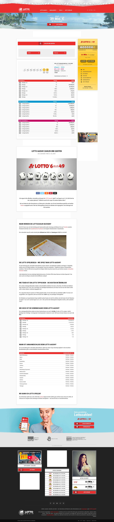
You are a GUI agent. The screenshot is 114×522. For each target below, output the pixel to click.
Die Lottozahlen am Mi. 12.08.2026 (59, 486)
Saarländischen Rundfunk (37, 228)
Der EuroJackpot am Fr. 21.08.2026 (59, 475)
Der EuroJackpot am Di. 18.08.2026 (59, 479)
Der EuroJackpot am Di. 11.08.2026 (59, 488)
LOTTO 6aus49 (48, 198)
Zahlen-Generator (54, 511)
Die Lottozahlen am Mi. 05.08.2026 (59, 492)
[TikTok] (93, 10)
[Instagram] (89, 10)
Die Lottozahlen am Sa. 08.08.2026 (59, 490)
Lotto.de (42, 396)
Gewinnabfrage (50, 514)
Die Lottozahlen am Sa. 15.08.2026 (59, 482)
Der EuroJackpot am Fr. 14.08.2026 (59, 484)
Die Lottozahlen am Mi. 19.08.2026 (59, 477)
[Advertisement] (57, 34)
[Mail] (91, 10)
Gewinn (22, 205)
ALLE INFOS (83, 61)
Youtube (65, 227)
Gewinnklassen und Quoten (60, 76)
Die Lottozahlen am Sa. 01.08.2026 (59, 494)
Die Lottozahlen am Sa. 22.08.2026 (59, 473)
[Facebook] (87, 10)
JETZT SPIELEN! (91, 61)
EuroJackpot (84, 509)
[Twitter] (94, 10)
